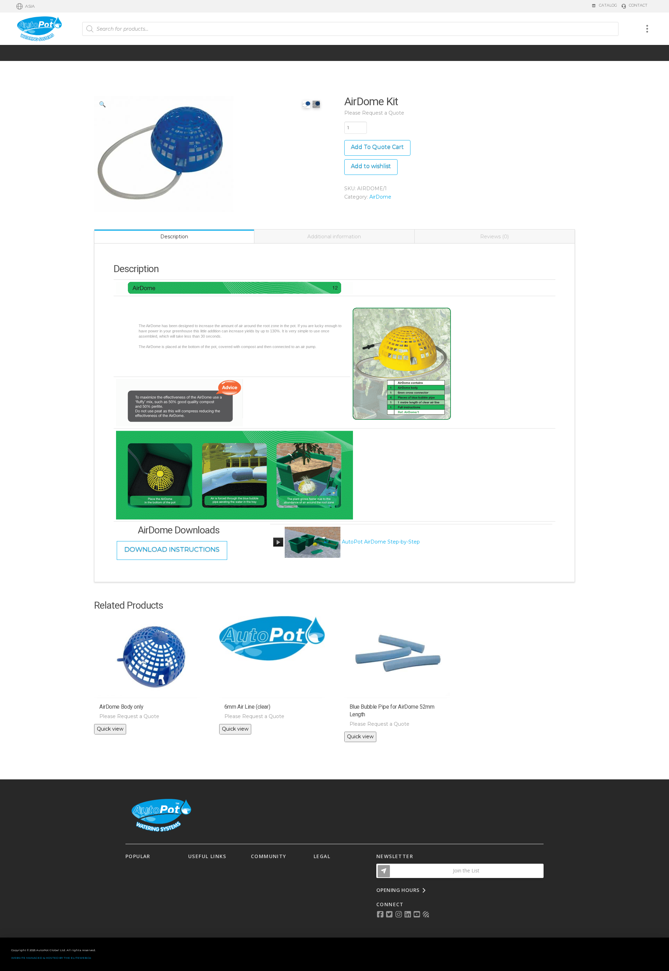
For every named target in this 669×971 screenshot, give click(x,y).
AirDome (380, 197)
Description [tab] (174, 236)
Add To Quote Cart (377, 147)
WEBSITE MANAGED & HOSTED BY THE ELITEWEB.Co (51, 958)
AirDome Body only (121, 706)
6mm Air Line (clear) (247, 706)
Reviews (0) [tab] (494, 236)
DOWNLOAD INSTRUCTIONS (172, 549)
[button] (26, 6)
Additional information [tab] (334, 236)
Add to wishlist (371, 166)
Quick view (110, 729)
